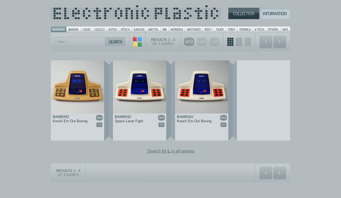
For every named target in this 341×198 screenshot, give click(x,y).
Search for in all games (170, 151)
